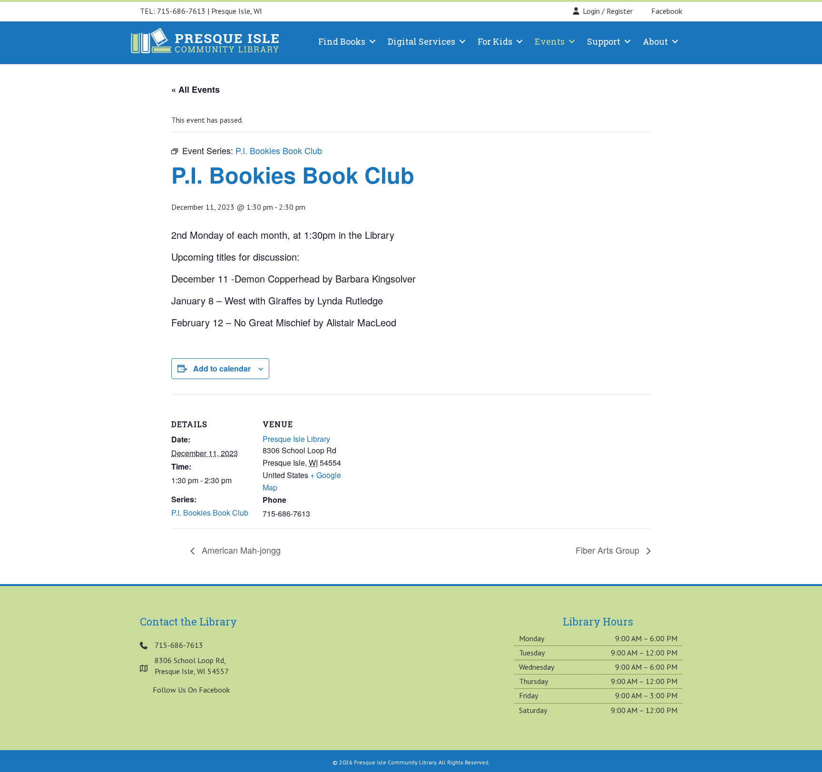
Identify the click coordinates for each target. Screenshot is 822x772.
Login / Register (608, 11)
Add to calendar (222, 368)
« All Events (195, 89)
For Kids (495, 41)
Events (550, 41)
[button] (372, 41)
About (655, 41)
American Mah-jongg (240, 550)
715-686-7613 (181, 11)
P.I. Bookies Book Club (209, 512)
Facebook (665, 11)
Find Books (341, 41)
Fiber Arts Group (609, 550)
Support (603, 41)
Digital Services (421, 41)
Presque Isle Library (296, 438)
